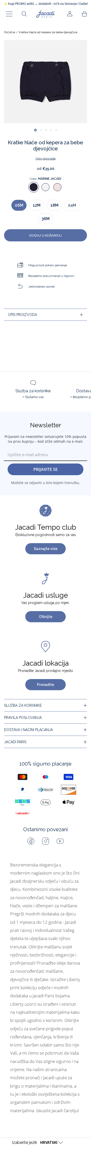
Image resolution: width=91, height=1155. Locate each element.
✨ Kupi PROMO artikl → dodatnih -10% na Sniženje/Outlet (46, 4)
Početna (9, 32)
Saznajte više (45, 549)
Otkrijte (45, 617)
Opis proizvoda (46, 158)
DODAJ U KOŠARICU (45, 235)
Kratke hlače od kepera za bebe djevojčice (48, 32)
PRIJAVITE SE (45, 469)
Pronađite (45, 685)
